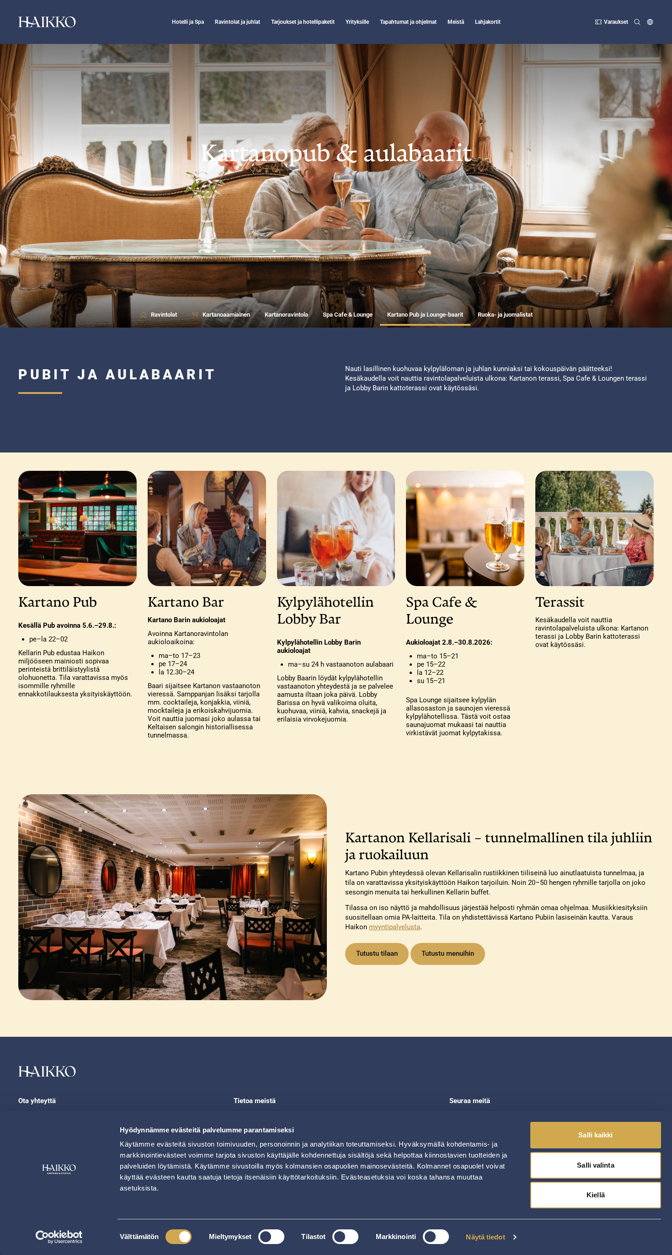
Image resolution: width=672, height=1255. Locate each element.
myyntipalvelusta (394, 927)
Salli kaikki (595, 1135)
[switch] (271, 1236)
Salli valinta (595, 1165)
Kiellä (596, 1195)
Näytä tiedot (485, 1237)
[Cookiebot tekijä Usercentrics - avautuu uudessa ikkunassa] (59, 1237)
